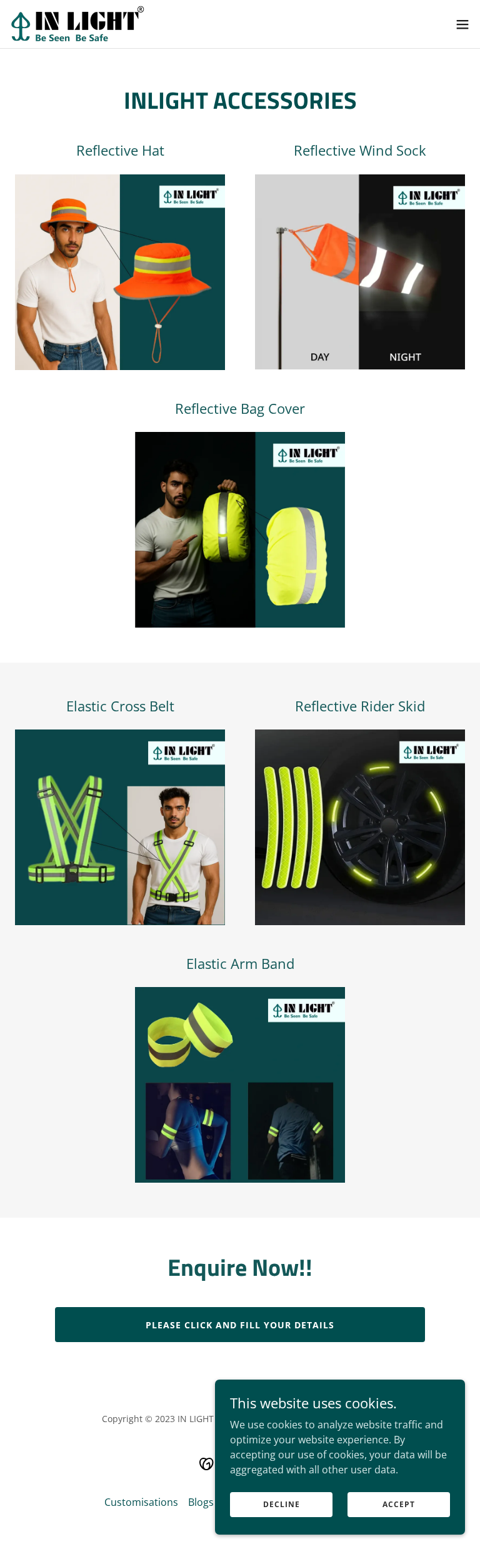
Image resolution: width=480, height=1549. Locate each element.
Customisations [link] (141, 1502)
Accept (398, 1504)
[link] (77, 24)
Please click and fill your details (240, 1325)
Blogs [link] (201, 1502)
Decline (281, 1504)
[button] (462, 24)
